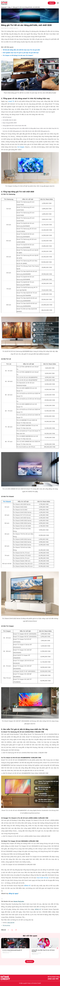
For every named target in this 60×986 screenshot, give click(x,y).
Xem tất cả (29, 961)
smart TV (11, 101)
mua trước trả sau (42, 878)
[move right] (57, 948)
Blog (9, 7)
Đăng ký (51, 3)
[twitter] (16, 929)
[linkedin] (12, 929)
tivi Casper (20, 147)
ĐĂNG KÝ (27, 885)
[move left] (2, 948)
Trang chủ (3, 7)
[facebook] (8, 929)
